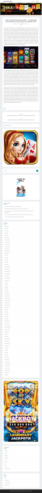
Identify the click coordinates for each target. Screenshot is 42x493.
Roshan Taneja (26, 23)
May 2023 (6, 314)
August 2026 (7, 226)
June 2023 (6, 311)
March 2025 (7, 264)
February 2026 (7, 239)
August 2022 (7, 332)
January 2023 (7, 323)
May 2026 (6, 233)
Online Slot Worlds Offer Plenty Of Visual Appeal (13, 206)
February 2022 (7, 338)
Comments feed (7, 482)
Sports (6, 466)
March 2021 (7, 356)
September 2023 (7, 305)
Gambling (37, 1)
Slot (5, 108)
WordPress (23, 490)
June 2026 (6, 230)
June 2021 (6, 350)
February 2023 (7, 320)
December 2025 (7, 244)
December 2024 (7, 271)
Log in (6, 478)
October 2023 (7, 302)
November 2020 (7, 365)
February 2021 (7, 359)
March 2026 (7, 237)
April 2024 (6, 289)
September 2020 (7, 370)
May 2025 (6, 260)
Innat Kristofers (7, 1)
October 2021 (7, 345)
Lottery (6, 459)
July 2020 (6, 374)
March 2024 (7, 291)
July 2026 (6, 228)
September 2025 (7, 251)
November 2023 (7, 300)
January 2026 (7, 241)
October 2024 (7, 275)
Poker (6, 462)
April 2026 (6, 235)
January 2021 (7, 361)
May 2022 (6, 334)
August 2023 (7, 307)
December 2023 (7, 298)
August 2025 (7, 253)
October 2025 (7, 248)
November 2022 (7, 327)
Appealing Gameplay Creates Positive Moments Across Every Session (17, 208)
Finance (6, 455)
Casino (6, 453)
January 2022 (7, 341)
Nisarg (31, 490)
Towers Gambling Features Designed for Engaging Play (14, 216)
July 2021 (6, 347)
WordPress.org (7, 484)
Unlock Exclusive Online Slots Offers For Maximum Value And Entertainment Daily (19, 214)
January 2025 (7, 269)
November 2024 (7, 273)
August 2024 (7, 280)
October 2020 (7, 368)
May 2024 (6, 287)
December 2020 (7, 363)
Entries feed (7, 480)
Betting (32, 1)
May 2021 (6, 352)
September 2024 (7, 278)
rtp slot (7, 70)
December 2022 (7, 325)
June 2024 (6, 284)
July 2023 (6, 309)
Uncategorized (7, 468)
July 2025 (6, 255)
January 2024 (7, 296)
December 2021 (7, 343)
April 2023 (6, 316)
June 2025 (6, 257)
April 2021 (6, 354)
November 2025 (7, 246)
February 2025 (7, 266)
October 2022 (7, 329)
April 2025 (6, 262)
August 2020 (7, 372)
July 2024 (6, 282)
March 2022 (7, 336)
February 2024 (7, 293)
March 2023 (7, 318)
